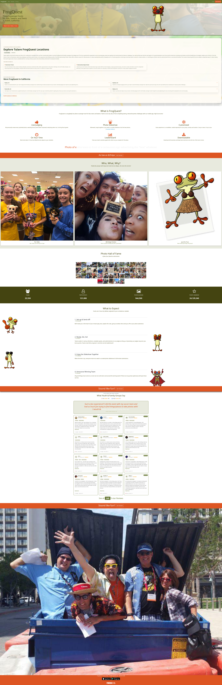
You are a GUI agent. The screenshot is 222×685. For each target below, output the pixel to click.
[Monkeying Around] (122, 275)
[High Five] (100, 264)
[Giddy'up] (127, 270)
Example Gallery (110, 129)
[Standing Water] (84, 264)
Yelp (103, 432)
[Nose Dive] (116, 275)
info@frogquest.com (113, 675)
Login (213, 1)
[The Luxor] (116, 264)
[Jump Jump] (138, 264)
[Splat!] (122, 264)
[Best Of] (143, 264)
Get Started (119, 155)
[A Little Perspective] (127, 264)
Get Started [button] (218, 1)
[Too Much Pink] (133, 275)
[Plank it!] (89, 264)
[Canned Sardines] (100, 281)
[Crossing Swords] (84, 275)
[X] (111, 683)
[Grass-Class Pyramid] (84, 270)
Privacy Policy (105, 675)
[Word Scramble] (143, 270)
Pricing (16, 1)
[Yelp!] (114, 683)
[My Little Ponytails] (100, 270)
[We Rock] (111, 270)
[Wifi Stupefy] (89, 275)
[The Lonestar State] (133, 264)
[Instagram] (113, 683)
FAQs (9, 1)
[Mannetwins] (122, 270)
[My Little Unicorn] (78, 264)
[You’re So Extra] (95, 275)
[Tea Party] (138, 270)
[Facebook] (109, 683)
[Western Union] (111, 275)
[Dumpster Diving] (105, 275)
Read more (77, 429)
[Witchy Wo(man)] (105, 270)
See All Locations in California (10, 95)
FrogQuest (3, 1)
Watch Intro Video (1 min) (10, 26)
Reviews (12, 1)
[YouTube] (107, 683)
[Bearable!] (138, 275)
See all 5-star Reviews (111, 498)
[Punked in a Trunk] (95, 264)
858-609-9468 (122, 675)
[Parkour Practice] (105, 264)
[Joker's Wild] (95, 270)
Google (78, 432)
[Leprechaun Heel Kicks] (89, 270)
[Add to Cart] (111, 264)
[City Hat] (78, 275)
